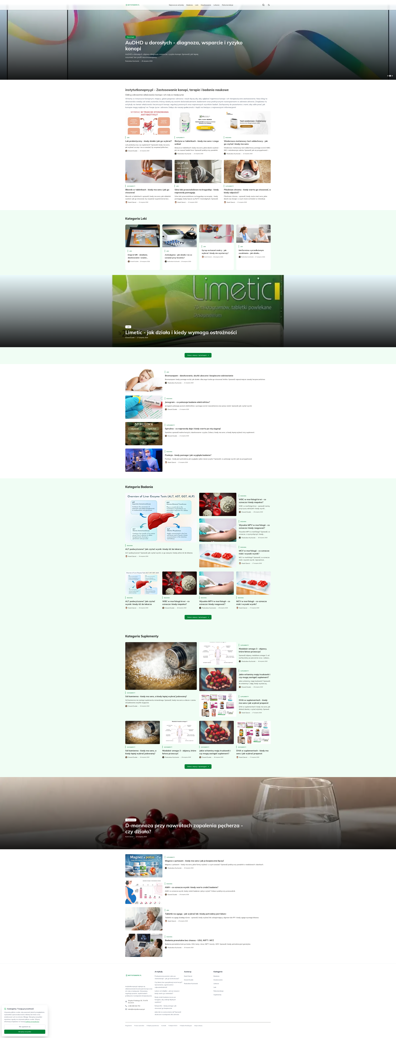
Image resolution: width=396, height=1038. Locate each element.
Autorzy (187, 971)
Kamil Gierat (129, 61)
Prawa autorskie (139, 1025)
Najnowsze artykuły (176, 5)
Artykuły (159, 971)
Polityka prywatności (153, 1025)
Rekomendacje (227, 5)
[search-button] (263, 5)
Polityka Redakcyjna (186, 1025)
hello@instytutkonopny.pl (136, 1009)
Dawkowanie (206, 5)
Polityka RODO (173, 1025)
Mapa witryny (198, 1025)
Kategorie (218, 971)
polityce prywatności (32, 1022)
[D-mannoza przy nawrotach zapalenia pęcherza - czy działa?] (198, 813)
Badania (189, 5)
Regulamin (128, 1025)
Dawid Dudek (129, 338)
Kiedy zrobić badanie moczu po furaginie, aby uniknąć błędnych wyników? (165, 999)
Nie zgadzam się (24, 1027)
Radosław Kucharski (191, 983)
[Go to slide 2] (390, 75)
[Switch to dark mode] (269, 5)
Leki (196, 5)
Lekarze (216, 5)
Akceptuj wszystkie (24, 1032)
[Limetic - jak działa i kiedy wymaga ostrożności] (198, 311)
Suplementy (131, 37)
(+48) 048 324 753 (134, 1006)
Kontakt (163, 1025)
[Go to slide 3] (392, 75)
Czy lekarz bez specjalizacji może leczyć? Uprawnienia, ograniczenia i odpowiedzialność (168, 984)
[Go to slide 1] (388, 76)
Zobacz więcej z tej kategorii (197, 355)
